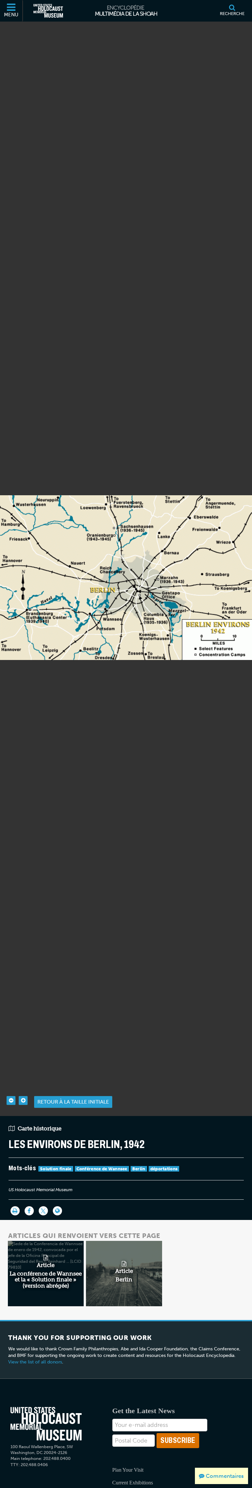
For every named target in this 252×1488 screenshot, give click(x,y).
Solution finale (56, 1168)
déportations (164, 1168)
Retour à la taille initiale (73, 1102)
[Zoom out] (11, 1100)
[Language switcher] (57, 1210)
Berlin (138, 1168)
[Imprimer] (15, 1210)
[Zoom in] (23, 1100)
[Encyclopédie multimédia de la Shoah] (126, 11)
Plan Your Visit (127, 1470)
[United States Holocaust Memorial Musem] (46, 1424)
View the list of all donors (35, 1362)
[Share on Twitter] (43, 1210)
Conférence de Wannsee (101, 1168)
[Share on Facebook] (29, 1210)
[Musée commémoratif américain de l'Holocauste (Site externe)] (48, 11)
